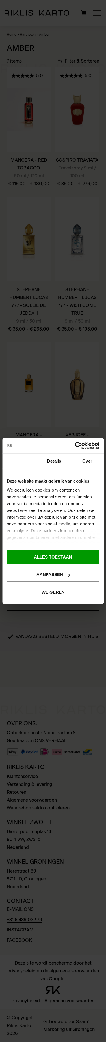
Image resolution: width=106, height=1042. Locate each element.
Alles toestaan (53, 557)
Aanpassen (49, 574)
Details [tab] (54, 461)
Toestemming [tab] (20, 461)
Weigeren (53, 592)
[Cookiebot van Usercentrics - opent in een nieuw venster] (75, 445)
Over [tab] (87, 461)
